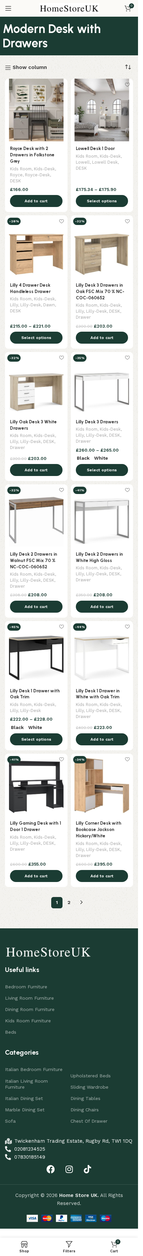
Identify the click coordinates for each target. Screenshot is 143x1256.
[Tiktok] (87, 1169)
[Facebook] (51, 1169)
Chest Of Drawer (89, 1121)
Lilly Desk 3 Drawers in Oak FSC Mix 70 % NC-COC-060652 (100, 291)
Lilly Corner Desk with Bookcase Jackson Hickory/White (98, 829)
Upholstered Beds (91, 1075)
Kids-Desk (44, 168)
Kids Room (21, 168)
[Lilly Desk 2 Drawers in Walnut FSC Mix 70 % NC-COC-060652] (36, 515)
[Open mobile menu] (8, 8)
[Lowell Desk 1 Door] (102, 110)
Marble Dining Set (25, 1109)
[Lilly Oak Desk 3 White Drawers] (36, 383)
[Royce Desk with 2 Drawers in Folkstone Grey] (36, 110)
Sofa (10, 1121)
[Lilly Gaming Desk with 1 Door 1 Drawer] (36, 785)
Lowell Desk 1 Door (95, 148)
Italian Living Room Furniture (26, 1084)
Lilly (14, 304)
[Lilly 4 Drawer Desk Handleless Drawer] (36, 246)
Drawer (83, 317)
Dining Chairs (85, 1109)
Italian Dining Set (24, 1098)
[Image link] (48, 951)
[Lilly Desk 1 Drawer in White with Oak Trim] (102, 652)
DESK (15, 180)
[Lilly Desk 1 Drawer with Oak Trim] (36, 652)
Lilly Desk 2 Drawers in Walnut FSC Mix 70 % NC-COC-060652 (33, 560)
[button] (36, 201)
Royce (16, 174)
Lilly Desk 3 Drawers (97, 421)
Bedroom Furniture (26, 986)
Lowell (83, 162)
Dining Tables (85, 1098)
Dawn (49, 304)
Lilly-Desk (30, 304)
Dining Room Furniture (30, 1009)
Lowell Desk (105, 162)
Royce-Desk (37, 174)
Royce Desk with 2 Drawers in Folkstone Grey (32, 155)
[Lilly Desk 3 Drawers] (102, 383)
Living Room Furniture (29, 998)
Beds (10, 1032)
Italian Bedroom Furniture (34, 1069)
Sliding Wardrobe (89, 1087)
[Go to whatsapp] (16, 1236)
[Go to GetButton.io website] (16, 1249)
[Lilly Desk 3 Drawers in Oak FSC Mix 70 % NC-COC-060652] (102, 246)
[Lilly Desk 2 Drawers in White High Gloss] (102, 515)
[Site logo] (69, 8)
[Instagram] (69, 1169)
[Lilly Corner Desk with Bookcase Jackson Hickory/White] (102, 785)
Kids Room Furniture (28, 1020)
